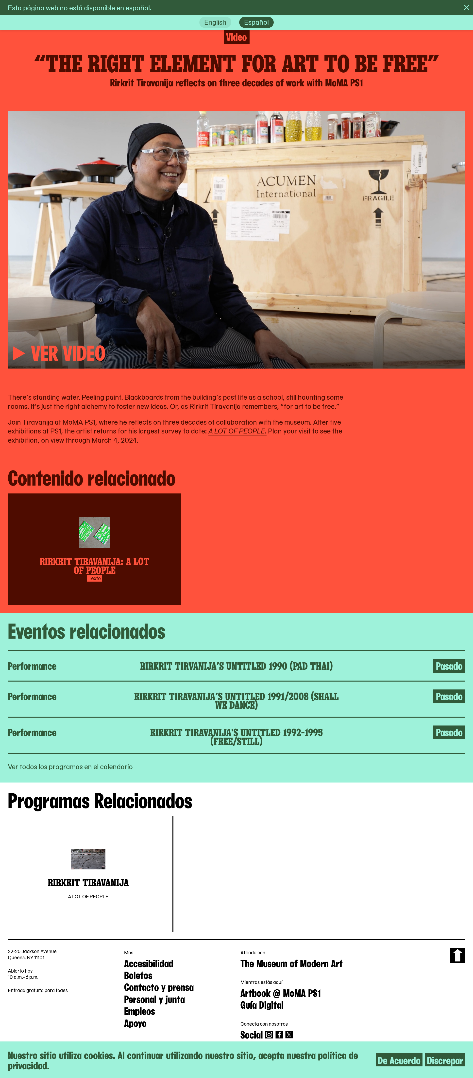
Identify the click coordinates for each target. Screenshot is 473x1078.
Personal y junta (154, 998)
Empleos (139, 1010)
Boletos (138, 974)
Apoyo (135, 1022)
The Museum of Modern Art (291, 962)
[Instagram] (269, 1035)
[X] (289, 1035)
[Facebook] (279, 1035)
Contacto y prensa (159, 986)
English (215, 22)
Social (251, 1033)
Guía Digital (262, 1004)
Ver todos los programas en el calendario (70, 766)
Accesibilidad (148, 962)
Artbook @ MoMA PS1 (280, 992)
